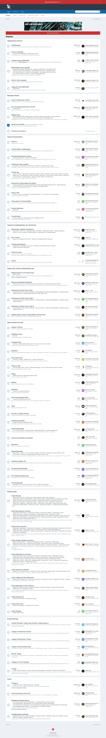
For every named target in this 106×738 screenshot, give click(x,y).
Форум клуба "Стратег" (62, 517)
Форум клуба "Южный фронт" (20, 532)
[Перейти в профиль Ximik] (83, 359)
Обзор (8, 11)
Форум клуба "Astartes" (57, 555)
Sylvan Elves (66, 175)
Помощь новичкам (56, 116)
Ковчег (13, 261)
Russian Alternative (17, 208)
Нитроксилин (91, 453)
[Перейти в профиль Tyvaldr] (83, 157)
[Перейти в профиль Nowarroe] (83, 343)
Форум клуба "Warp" (17, 557)
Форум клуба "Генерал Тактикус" (33, 497)
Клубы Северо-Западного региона (22, 540)
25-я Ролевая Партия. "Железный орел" (22, 703)
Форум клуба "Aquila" (46, 555)
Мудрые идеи (15, 115)
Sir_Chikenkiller (91, 61)
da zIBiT (90, 46)
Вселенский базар (12, 619)
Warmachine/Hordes (17, 428)
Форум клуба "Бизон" (18, 514)
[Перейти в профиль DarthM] (83, 484)
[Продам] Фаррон (89, 646)
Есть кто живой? (89, 603)
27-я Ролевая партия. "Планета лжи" (21, 704)
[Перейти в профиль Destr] (83, 597)
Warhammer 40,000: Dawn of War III (22, 306)
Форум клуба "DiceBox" (55, 558)
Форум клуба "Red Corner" (34, 517)
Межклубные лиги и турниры (20, 67)
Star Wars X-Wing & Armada (20, 413)
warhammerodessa (92, 612)
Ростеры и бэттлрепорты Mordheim (21, 391)
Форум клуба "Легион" (47, 579)
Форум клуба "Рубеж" (34, 587)
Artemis (90, 399)
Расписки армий (17, 367)
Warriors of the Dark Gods (47, 176)
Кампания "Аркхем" (40, 715)
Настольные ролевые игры (20, 476)
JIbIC (89, 117)
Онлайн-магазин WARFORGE (20, 60)
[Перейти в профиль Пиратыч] (83, 375)
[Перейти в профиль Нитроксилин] (83, 453)
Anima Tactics (16, 452)
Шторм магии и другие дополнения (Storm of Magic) (25, 186)
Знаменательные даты (28, 684)
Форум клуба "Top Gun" (47, 560)
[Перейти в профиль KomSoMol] (83, 654)
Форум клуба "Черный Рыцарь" (52, 541)
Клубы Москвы (16, 496)
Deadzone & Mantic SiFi (18, 461)
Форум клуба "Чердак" (31, 598)
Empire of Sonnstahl (63, 173)
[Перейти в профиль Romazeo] (83, 307)
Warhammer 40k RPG (18, 124)
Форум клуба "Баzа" (65, 515)
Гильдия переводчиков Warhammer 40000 (23, 422)
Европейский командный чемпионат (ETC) (46, 184)
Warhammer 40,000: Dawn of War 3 (93, 306)
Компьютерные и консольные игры (22, 272)
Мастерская (16, 209)
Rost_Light (90, 351)
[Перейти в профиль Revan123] (83, 639)
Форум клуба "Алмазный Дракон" (33, 560)
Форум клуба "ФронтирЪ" (19, 598)
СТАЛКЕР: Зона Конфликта (42, 484)
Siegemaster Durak (92, 367)
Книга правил (26, 173)
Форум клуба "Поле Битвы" (65, 530)
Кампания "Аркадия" (30, 715)
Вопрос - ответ (89, 290)
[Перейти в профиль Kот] (83, 559)
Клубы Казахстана (17, 604)
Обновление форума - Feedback (93, 80)
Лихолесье (15, 359)
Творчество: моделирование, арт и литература (21, 225)
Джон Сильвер (91, 283)
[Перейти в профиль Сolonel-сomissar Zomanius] (83, 261)
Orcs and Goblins (50, 175)
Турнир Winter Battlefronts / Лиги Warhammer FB (44, 69)
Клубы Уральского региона (20, 569)
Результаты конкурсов (18, 131)
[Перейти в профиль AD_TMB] (83, 515)
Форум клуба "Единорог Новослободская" (23, 498)
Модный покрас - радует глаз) (93, 252)
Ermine (89, 571)
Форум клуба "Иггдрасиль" (30, 514)
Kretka (89, 446)
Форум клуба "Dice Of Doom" (32, 605)
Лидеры (42, 15)
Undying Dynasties (26, 176)
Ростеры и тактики (29, 430)
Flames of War (15, 366)
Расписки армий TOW (18, 217)
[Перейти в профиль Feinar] (83, 71)
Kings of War (15, 192)
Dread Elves (47, 173)
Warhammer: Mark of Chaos (19, 283)
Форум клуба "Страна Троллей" (48, 517)
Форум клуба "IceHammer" (34, 579)
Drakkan (90, 430)
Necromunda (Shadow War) (19, 397)
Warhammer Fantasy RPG (30, 157)
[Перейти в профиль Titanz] (83, 662)
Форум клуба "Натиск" (45, 587)
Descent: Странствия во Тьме (29, 484)
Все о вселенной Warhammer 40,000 (23, 107)
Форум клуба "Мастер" (42, 514)
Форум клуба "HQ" (17, 588)
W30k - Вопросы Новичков (92, 116)
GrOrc (89, 81)
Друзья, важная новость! (52, 2)
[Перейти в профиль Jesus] (83, 422)
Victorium (22, 452)
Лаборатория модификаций (51, 291)
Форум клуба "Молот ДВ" (58, 587)
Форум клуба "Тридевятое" (19, 503)
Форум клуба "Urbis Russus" (33, 555)
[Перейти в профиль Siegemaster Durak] (83, 366)
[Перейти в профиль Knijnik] (83, 604)
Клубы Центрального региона (20, 511)
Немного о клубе (89, 530)
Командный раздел (50, 70)
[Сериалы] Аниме (89, 692)
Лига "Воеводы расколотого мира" (21, 73)
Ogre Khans (42, 175)
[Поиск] (98, 12)
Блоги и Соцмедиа (17, 52)
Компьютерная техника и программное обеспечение (28, 314)
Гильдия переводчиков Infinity (30, 375)
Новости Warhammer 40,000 (20, 100)
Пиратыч (90, 375)
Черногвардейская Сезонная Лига (48, 72)
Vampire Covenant (36, 176)
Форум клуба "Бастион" (18, 560)
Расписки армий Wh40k (18, 116)
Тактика (34, 359)
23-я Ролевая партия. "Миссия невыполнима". (23, 702)
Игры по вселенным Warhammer (21, 282)
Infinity (13, 374)
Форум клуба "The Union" (19, 497)
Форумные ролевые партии (20, 700)
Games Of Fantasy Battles (14, 137)
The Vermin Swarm (17, 176)
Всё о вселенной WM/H (18, 430)
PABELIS (90, 150)
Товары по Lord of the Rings (20, 662)
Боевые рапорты (29, 116)
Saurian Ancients (58, 175)
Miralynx (90, 275)
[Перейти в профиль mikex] (83, 201)
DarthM (90, 485)
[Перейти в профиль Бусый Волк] (83, 704)
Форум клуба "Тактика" (18, 558)
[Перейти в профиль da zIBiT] (83, 46)
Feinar (89, 72)
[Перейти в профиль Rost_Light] (83, 351)
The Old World (15, 216)
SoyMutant (90, 299)
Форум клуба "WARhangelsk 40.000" (35, 541)
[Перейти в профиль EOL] (83, 88)
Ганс (89, 531)
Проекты (21, 359)
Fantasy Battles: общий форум (20, 149)
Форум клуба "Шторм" (58, 512)
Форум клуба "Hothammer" (65, 528)
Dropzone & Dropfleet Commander (22, 438)
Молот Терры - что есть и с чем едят (94, 544)
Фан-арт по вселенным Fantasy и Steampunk (42, 239)
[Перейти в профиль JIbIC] (83, 117)
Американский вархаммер (91, 52)
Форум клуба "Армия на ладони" (20, 587)
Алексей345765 (92, 476)
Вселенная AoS (16, 165)
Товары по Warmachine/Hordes (21, 646)
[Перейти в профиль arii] (83, 624)
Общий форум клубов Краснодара (50, 528)
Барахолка (67, 579)
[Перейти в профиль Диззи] (83, 315)
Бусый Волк (91, 704)
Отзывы (13, 669)
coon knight (91, 406)
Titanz (89, 663)
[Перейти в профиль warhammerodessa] (83, 611)
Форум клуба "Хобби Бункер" (45, 503)
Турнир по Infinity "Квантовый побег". (94, 587)
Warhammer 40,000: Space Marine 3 (94, 282)
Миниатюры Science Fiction (19, 230)
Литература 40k (16, 108)
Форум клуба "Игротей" (29, 557)
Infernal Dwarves (24, 175)
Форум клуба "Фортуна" (30, 558)
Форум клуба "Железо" (28, 588)
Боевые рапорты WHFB (30, 184)
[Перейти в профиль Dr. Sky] (83, 217)
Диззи (89, 315)
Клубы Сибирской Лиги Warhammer (22, 577)
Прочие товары (16, 654)
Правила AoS (24, 165)
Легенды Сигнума (30, 454)
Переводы (15, 343)
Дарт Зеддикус (91, 108)
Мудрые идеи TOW (39, 217)
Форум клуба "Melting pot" (54, 529)
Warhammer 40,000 (13, 95)
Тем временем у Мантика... (92, 193)
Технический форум (39, 291)
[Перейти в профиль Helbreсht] (83, 685)
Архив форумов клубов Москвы (60, 504)
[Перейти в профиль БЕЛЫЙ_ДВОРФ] (83, 174)
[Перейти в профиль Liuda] (83, 245)
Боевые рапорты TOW (29, 217)
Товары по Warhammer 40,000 (21, 631)
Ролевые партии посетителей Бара (58, 704)
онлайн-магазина (23, 62)
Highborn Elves (16, 175)
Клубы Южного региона (19, 526)
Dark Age (38, 454)
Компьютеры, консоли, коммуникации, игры (20, 268)
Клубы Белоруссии (17, 597)
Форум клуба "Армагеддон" (19, 528)
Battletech (14, 351)
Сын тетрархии (89, 684)
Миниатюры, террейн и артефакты (22, 229)
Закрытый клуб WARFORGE (20, 87)
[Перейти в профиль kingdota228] (83, 209)
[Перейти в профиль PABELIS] (83, 149)
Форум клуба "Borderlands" (41, 557)
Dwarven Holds (54, 173)
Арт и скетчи (15, 237)
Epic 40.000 (42, 452)
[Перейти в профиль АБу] (83, 194)
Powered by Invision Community (53, 735)
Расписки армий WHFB (18, 184)
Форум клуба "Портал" (31, 501)
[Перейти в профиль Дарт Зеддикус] (83, 107)
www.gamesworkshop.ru (91, 570)
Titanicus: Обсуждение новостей (93, 326)
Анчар (89, 101)
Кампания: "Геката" (63, 715)
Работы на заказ (16, 252)
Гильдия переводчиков (39, 430)
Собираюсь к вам (89, 597)
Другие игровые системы (15, 322)
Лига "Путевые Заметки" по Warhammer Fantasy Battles (26, 72)
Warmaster (23, 454)
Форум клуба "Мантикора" (44, 500)
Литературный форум (18, 244)
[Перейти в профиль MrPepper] (83, 413)
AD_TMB (90, 516)
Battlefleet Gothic (16, 334)
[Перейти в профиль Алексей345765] (83, 476)
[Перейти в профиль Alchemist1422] (83, 461)
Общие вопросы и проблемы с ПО (93, 314)
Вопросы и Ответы (90, 389)
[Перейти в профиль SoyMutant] (83, 299)
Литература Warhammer (18, 157)
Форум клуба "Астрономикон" (34, 528)
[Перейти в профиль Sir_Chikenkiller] (83, 60)
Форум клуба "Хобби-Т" (29, 529)
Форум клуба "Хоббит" (64, 544)
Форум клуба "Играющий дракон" (21, 515)
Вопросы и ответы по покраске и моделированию (24, 232)
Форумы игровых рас (18, 293)
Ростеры (20, 173)
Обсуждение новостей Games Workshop (95, 100)
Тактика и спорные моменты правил (42, 116)
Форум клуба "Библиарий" (51, 530)
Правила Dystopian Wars (24, 343)
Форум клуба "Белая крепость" (20, 512)
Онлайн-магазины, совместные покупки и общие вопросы (30, 623)
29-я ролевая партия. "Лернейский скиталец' (40, 706)
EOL (89, 87)
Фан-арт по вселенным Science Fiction (22, 239)
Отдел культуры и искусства (20, 693)
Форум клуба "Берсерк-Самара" (57, 557)
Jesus (89, 422)
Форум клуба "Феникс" (32, 503)
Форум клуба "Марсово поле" (63, 571)
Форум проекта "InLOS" (32, 53)
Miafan (89, 142)
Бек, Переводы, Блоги (35, 194)
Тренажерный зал (41, 232)
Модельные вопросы (90, 444)
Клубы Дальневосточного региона (22, 585)
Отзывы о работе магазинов (19, 670)
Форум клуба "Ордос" (18, 529)
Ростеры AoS (37, 165)
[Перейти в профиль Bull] (83, 469)
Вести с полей (34, 343)
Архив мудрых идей (48, 117)
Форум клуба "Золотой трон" (19, 544)
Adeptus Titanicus (17, 327)
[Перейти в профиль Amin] (83, 544)
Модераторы (22, 15)
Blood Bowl (14, 444)
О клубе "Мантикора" (90, 499)
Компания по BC (27, 359)
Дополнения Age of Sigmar (47, 165)
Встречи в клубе (89, 558)
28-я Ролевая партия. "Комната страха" (40, 704)
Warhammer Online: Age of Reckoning (35, 283)
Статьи (43, 367)
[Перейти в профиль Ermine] (83, 571)
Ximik (89, 360)
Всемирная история (17, 684)
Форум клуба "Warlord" (41, 529)
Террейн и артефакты (59, 230)
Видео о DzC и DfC (90, 436)
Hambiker (90, 53)
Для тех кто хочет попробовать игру (94, 460)
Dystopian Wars (16, 342)
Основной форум (17, 291)
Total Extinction (16, 454)
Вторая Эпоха (40, 359)
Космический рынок (90, 413)
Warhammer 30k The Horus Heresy (35, 117)
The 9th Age (15, 172)
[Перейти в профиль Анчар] (83, 100)
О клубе (87, 515)
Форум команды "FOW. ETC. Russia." (54, 367)
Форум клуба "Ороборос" (52, 544)
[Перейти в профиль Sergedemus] (83, 631)
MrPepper (90, 414)
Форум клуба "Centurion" (30, 518)
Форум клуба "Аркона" (18, 612)
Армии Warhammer (61, 184)
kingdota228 (91, 209)
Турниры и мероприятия (34, 367)
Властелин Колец (17, 358)
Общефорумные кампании (19, 714)
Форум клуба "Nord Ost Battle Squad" (21, 530)
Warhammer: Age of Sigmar (19, 164)
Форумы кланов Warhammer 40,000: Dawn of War (35, 293)
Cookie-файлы (53, 732)
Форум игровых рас (17, 301)
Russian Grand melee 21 (90, 405)
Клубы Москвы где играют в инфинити (94, 374)
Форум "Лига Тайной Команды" (37, 73)
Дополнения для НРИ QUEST (92, 475)
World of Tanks (16, 274)
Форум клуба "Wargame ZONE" (48, 571)
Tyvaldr (90, 157)
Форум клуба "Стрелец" (58, 579)
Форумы (8, 15)
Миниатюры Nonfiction (48, 230)
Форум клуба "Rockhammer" (37, 530)
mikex (89, 202)
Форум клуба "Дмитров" (46, 512)
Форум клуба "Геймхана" (19, 605)
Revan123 (90, 640)
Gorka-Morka (49, 452)
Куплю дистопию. (89, 342)
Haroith (90, 438)
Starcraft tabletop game (90, 483)
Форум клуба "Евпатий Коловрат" (37, 515)
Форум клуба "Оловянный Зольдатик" (36, 544)
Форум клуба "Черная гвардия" (20, 504)
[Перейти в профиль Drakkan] (83, 429)
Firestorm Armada (46, 343)
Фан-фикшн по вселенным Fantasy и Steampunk (44, 245)
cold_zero (90, 291)
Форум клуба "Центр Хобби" (59, 503)
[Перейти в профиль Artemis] (83, 398)
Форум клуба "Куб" (35, 571)
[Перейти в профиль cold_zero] (83, 291)
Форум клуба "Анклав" (18, 518)
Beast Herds (32, 173)
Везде (93, 11)
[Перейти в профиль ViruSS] (83, 327)
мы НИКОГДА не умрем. (91, 335)
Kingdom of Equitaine (34, 175)
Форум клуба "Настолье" (57, 500)
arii (89, 625)
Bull (89, 470)
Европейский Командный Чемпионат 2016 (22, 69)
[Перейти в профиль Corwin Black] (83, 382)
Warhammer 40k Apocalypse (19, 117)
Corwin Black (91, 383)
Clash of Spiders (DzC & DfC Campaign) (94, 715)
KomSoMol (90, 655)
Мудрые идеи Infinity (17, 375)
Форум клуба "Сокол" (43, 501)
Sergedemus (91, 632)
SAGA (13, 406)
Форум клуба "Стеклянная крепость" (21, 571)
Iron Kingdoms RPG (89, 429)
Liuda (89, 246)
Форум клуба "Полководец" (52, 515)
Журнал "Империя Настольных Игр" (94, 45)
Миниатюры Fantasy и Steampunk (34, 230)
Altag (89, 238)
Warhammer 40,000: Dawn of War (22, 290)
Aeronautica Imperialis (34, 452)
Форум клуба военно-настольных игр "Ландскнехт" (25, 500)
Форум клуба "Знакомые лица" (20, 579)
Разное (9, 679)
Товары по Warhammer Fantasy (21, 639)
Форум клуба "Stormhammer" (34, 543)
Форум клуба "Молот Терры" (19, 543)
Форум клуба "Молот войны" (19, 555)
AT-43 (26, 452)
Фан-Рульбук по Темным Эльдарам (94, 421)
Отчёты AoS (30, 165)
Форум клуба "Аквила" (54, 514)
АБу (89, 194)
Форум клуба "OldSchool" (46, 504)
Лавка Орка (88, 670)
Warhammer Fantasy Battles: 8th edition (23, 183)
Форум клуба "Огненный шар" (61, 560)
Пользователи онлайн (33, 15)
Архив (40, 343)
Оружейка (36, 684)
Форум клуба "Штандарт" (48, 497)
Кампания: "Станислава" (52, 715)
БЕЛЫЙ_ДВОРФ (91, 175)
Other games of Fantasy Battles (21, 201)
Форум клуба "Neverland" (43, 558)
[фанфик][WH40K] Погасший (92, 245)
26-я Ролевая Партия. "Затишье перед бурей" (43, 703)
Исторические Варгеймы (19, 468)
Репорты (15, 173)
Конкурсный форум (51, 232)
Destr (89, 598)
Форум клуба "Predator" (34, 512)
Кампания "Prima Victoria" (19, 715)
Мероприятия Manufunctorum (38, 70)
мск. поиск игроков (90, 397)
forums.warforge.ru (53, 734)
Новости (14, 141)
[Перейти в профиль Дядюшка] (83, 165)
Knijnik (89, 605)
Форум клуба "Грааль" (58, 543)
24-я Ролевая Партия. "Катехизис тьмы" (44, 702)
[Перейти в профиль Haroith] (83, 437)
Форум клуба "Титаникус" (19, 561)
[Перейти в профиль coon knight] (83, 406)
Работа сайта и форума (18, 80)
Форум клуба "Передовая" (19, 501)
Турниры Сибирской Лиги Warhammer (22, 70)
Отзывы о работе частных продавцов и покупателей (39, 670)
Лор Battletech (88, 350)
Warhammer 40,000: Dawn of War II (22, 298)
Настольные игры (17, 483)
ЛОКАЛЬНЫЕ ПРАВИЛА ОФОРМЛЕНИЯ (94, 260)
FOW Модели (88, 366)
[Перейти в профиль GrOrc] (83, 81)
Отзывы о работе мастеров (58, 670)
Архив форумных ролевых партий (21, 706)
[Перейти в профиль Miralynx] (83, 274)
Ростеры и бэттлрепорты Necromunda (22, 399)
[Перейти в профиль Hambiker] (83, 53)
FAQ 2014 (15, 335)
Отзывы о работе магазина (92, 60)
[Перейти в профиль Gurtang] (83, 579)
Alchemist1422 (91, 462)
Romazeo (90, 307)
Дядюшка (90, 165)
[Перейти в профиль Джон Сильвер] (83, 283)
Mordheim (14, 389)
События (15, 15)
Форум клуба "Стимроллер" (55, 501)
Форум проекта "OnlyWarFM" (19, 53)
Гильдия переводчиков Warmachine (21, 247)
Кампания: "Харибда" (18, 717)
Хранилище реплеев (64, 291)
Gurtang (90, 579)
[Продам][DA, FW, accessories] (93, 631)
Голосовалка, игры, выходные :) (93, 358)
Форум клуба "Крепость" (39, 498)
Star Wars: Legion (45, 454)
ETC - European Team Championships (49, 194)
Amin (89, 545)
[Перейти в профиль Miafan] (83, 141)
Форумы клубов (12, 491)
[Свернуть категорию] (98, 41)
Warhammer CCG (17, 484)
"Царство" (88, 237)
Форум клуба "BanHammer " (19, 541)
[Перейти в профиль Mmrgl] (83, 390)
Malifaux (14, 382)
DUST (63, 452)
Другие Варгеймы (17, 451)
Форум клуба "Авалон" (34, 504)
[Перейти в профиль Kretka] (83, 445)
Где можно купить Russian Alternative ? (95, 208)
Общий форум (15, 45)
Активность (15, 11)
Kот (89, 560)
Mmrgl (89, 391)
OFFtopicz (14, 683)
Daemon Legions (40, 173)
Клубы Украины (16, 611)
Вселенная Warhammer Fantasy (21, 156)
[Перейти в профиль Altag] (83, 238)
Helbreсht (90, 685)
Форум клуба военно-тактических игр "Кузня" (57, 498)
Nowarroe (90, 343)
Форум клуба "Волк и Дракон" (20, 517)
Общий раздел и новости (14, 41)
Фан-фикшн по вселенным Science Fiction (22, 245)
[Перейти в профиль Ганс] (83, 530)
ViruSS (89, 328)
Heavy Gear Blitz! (57, 452)
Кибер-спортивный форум (28, 291)
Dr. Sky (89, 217)
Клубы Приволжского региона (21, 554)
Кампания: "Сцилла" (28, 717)
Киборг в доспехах (90, 229)
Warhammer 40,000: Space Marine (52, 283)
